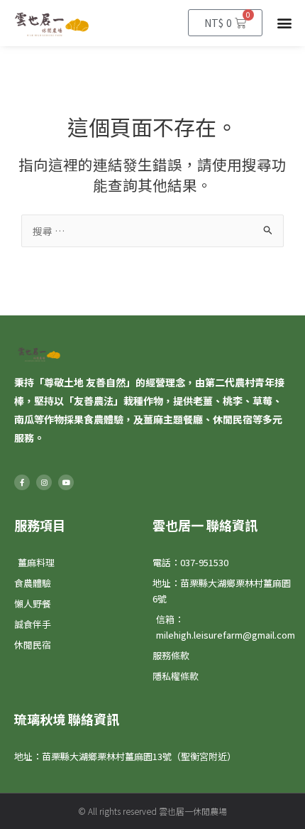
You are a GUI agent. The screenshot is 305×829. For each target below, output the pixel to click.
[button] (284, 23)
